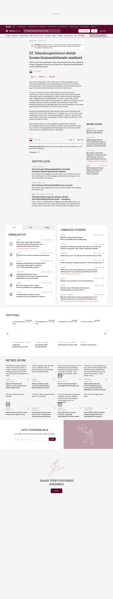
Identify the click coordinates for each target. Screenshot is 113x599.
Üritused (60, 35)
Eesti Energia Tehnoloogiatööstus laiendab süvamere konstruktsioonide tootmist (51, 170)
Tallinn (83, 342)
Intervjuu (19, 261)
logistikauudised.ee (33, 26)
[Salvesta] (52, 240)
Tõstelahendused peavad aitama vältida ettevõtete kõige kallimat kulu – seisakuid (51, 198)
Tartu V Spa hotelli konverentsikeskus (70, 342)
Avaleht (8, 35)
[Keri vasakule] (8, 333)
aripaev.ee (93, 26)
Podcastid (48, 35)
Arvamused (19, 272)
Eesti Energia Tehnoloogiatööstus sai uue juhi (52, 185)
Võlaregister (81, 35)
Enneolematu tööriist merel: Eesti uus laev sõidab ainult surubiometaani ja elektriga (41, 414)
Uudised (34, 166)
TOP (59, 379)
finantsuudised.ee (84, 26)
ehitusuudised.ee (52, 26)
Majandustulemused (67, 294)
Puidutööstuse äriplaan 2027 (67, 345)
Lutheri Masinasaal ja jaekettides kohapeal (26, 342)
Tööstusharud (23, 35)
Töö (75, 35)
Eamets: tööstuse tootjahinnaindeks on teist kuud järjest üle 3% (81, 262)
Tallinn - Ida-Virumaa (41, 342)
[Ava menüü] (14, 27)
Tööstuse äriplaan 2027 (89, 345)
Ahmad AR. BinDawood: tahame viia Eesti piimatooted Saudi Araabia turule (16, 386)
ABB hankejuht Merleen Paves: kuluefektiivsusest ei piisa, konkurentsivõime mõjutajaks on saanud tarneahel (32, 276)
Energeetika (33, 152)
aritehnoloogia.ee (74, 26)
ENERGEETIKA (33, 40)
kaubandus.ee (42, 26)
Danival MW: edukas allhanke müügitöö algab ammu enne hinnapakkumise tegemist (94, 414)
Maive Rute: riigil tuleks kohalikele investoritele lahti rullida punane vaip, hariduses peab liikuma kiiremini (29, 244)
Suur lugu (35, 408)
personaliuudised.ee (63, 26)
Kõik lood (15, 35)
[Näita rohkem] (98, 27)
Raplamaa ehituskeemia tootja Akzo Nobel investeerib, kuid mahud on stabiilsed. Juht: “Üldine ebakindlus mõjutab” (30, 265)
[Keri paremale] (105, 333)
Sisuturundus (68, 35)
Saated (8, 408)
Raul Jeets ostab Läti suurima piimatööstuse (34, 255)
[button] (31, 439)
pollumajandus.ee (22, 26)
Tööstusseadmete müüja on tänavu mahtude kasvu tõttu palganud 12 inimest (41, 386)
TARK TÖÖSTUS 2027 (36, 35)
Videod (54, 35)
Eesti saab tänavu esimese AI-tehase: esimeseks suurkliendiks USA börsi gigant (68, 414)
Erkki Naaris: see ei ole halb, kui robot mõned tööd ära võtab (80, 255)
